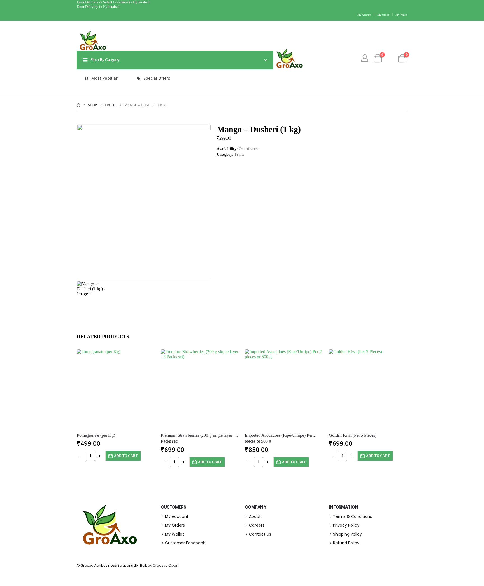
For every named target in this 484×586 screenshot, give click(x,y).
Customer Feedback (185, 543)
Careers (256, 525)
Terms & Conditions (352, 516)
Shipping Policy (347, 534)
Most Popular (104, 78)
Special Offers (156, 78)
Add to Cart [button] (126, 456)
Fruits (239, 154)
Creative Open (165, 565)
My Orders (383, 14)
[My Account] (364, 58)
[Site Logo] (92, 40)
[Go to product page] (116, 388)
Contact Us (260, 534)
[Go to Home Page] (78, 105)
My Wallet (401, 14)
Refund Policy (346, 543)
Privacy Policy (346, 525)
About (255, 516)
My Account (364, 14)
